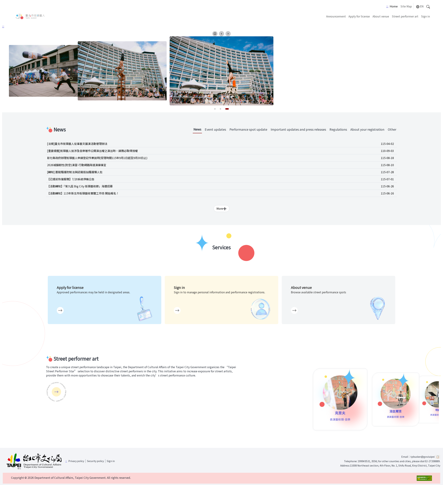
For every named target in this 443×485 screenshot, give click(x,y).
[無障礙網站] (424, 478)
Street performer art (405, 16)
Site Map (406, 6)
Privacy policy (76, 461)
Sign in (425, 16)
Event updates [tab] (215, 129)
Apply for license (359, 16)
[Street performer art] (56, 392)
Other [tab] (392, 129)
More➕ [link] (221, 208)
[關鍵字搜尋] (428, 6)
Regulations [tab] (338, 129)
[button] (215, 33)
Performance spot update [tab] (248, 129)
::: (387, 6)
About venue (381, 16)
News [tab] (197, 129)
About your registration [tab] (367, 129)
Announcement (336, 16)
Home (394, 6)
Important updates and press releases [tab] (298, 129)
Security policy (95, 461)
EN (422, 6)
